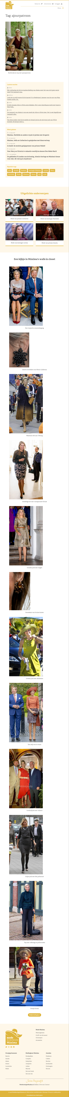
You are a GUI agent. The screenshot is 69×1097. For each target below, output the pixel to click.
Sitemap (45, 1092)
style (44, 174)
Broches (48, 1061)
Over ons (41, 1084)
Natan (33, 174)
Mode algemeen (40, 1032)
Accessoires (39, 1040)
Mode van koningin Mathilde (49, 219)
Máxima (26, 174)
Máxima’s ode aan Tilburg (34, 436)
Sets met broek (30, 1071)
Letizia (45, 170)
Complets (28, 1058)
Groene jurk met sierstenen (34, 678)
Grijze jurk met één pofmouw (34, 876)
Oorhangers (49, 1066)
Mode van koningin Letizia (19, 243)
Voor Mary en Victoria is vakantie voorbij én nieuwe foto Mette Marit (32, 151)
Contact (47, 1084)
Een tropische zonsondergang (34, 328)
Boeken (36, 1084)
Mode (19, 174)
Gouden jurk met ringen (34, 568)
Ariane (7, 1063)
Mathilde (11, 174)
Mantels (28, 1068)
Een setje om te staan (34, 744)
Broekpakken (29, 1056)
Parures (48, 1068)
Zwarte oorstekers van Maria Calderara (34, 370)
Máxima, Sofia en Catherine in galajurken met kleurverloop (28, 140)
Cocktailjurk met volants (34, 810)
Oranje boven (34, 1008)
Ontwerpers (39, 1037)
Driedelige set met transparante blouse (34, 501)
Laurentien (8, 1066)
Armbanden (49, 1063)
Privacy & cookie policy (54, 1092)
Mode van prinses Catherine (19, 219)
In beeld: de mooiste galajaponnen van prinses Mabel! (26, 146)
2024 (9, 170)
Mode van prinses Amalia (50, 243)
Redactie (37, 4)
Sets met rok (29, 1074)
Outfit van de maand (41, 1035)
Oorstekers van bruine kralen (34, 612)
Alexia (7, 1061)
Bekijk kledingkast (34, 1015)
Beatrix (7, 1056)
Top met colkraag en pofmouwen (34, 942)
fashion (23, 170)
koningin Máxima (35, 170)
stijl (39, 174)
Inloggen (57, 4)
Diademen (49, 1056)
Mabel (7, 1068)
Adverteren (47, 4)
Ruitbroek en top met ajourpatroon (19, 73)
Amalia (16, 170)
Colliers (48, 1058)
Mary (52, 170)
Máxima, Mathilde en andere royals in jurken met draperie (28, 135)
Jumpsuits (28, 1063)
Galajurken (29, 1061)
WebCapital (39, 1095)
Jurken (28, 1066)
